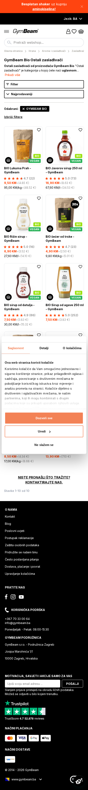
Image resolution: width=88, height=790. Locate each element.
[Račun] (68, 31)
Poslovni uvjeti (14, 531)
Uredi (42, 431)
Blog (8, 523)
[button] (44, 6)
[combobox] (44, 42)
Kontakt (10, 516)
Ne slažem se (43, 444)
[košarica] (81, 31)
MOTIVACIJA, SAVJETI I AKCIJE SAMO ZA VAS (38, 676)
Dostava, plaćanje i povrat (22, 566)
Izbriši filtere (13, 117)
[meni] (6, 31)
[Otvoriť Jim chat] (79, 781)
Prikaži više (12, 75)
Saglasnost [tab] (16, 348)
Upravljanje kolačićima (20, 573)
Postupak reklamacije (19, 538)
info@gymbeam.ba (17, 623)
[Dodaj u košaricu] (8, 160)
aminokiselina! (44, 9)
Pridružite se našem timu (21, 552)
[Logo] (26, 31)
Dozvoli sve (44, 418)
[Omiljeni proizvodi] (74, 31)
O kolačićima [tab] (72, 348)
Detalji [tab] (44, 348)
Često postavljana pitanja (22, 559)
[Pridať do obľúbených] (39, 130)
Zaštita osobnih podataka (22, 545)
